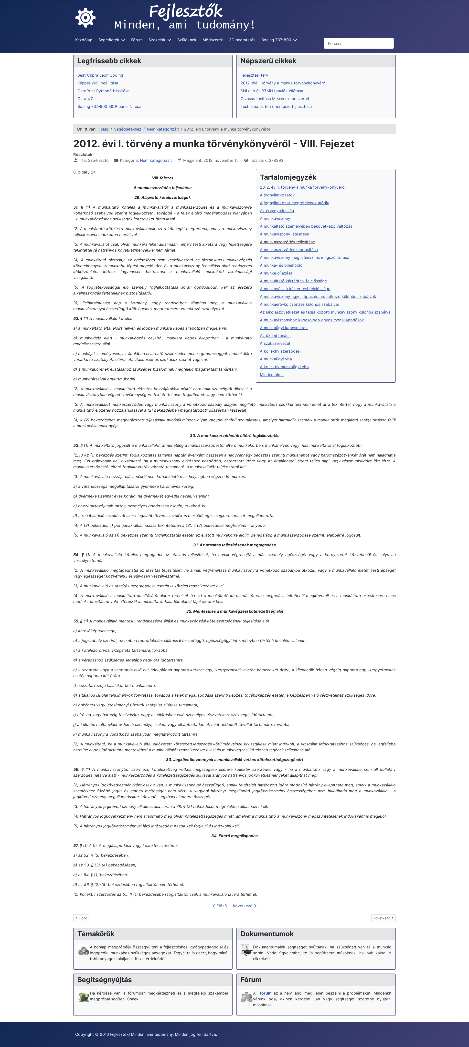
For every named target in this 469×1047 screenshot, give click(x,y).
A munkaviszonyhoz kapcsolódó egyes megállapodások (312, 319)
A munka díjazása (276, 273)
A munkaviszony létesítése (284, 234)
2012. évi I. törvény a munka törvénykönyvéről (303, 187)
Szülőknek (186, 39)
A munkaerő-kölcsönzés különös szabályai (299, 304)
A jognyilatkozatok (277, 195)
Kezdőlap (83, 39)
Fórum (137, 39)
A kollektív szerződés (280, 351)
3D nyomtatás (242, 39)
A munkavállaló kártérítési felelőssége (295, 288)
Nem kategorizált (156, 160)
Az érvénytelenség (277, 210)
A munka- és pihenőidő (281, 265)
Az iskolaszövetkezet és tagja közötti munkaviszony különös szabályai (326, 312)
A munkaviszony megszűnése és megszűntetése (304, 257)
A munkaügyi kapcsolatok (284, 327)
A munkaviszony (275, 218)
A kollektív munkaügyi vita (284, 366)
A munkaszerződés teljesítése (287, 241)
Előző (221, 905)
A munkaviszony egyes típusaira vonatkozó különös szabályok (318, 296)
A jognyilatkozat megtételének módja (294, 202)
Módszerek (213, 39)
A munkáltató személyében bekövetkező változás (306, 226)
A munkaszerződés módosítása (289, 249)
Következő (243, 905)
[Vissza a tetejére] (460, 1038)
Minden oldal (272, 374)
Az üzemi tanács (275, 335)
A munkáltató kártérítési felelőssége (293, 280)
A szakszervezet (275, 343)
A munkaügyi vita (276, 358)
